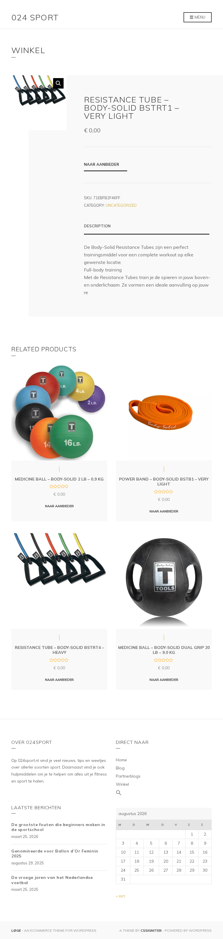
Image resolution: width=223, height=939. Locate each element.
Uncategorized (121, 205)
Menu (199, 17)
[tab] (146, 229)
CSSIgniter (151, 930)
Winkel (122, 784)
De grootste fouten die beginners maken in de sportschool (58, 827)
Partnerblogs (128, 776)
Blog (120, 768)
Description (97, 226)
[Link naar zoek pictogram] (164, 793)
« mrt (120, 896)
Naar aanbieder (101, 164)
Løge (16, 930)
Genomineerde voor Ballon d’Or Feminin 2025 (54, 853)
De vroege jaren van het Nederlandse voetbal (52, 880)
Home (121, 759)
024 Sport (35, 17)
